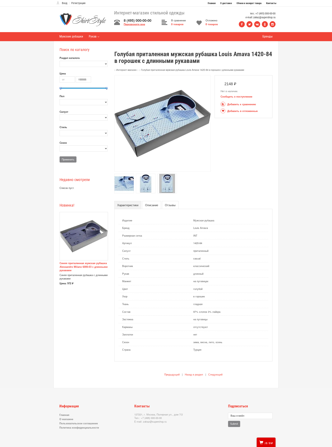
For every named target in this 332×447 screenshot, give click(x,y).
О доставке (226, 3)
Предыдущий (172, 374)
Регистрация (78, 3)
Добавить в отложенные (242, 111)
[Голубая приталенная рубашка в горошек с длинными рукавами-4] (167, 183)
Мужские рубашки (71, 36)
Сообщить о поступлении (236, 96)
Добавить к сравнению (241, 104)
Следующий (215, 374)
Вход (64, 3)
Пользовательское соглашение (78, 423)
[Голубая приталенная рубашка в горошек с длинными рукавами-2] (124, 183)
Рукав (92, 36)
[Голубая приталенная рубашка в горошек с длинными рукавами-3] (145, 183)
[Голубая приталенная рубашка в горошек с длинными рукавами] (162, 123)
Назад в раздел (194, 374)
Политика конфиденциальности (79, 427)
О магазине (66, 419)
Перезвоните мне (134, 24)
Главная (212, 3)
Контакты (271, 3)
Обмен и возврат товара (249, 3)
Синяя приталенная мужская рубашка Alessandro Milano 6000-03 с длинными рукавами (84, 267)
